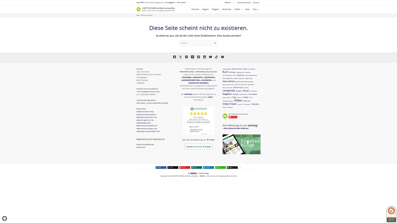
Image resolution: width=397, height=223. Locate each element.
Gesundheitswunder (228, 84)
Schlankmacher (243, 94)
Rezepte (235, 94)
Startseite (195, 9)
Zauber (224, 107)
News (247, 9)
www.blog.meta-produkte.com (148, 131)
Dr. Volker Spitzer (227, 75)
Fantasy (236, 78)
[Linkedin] (204, 57)
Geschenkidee (248, 78)
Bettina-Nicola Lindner (240, 69)
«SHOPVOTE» (197, 77)
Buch (225, 72)
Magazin (205, 9)
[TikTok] (216, 57)
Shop (255, 9)
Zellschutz (230, 107)
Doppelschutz (240, 72)
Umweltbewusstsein (228, 101)
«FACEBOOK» (206, 80)
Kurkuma (246, 87)
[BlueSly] (222, 57)
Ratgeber (215, 9)
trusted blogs (203, 173)
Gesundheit (228, 81)
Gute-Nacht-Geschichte (240, 84)
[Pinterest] (198, 57)
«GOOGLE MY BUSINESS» (198, 83)
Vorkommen (247, 104)
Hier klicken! (181, 2)
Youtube (255, 104)
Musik (246, 90)
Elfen (234, 75)
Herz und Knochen (228, 87)
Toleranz (239, 97)
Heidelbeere (251, 84)
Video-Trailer (230, 104)
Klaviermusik (238, 87)
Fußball (237, 9)
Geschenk (241, 78)
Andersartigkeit (227, 69)
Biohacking (226, 9)
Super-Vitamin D (227, 97)
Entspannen (240, 75)
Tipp (234, 97)
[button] (241, 9)
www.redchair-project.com (146, 128)
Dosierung (247, 72)
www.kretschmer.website (146, 114)
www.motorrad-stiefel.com (146, 126)
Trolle (251, 97)
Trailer (246, 97)
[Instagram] (186, 57)
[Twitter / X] (180, 57)
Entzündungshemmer (251, 75)
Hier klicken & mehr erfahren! (236, 128)
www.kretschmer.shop (145, 111)
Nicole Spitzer (253, 91)
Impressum (256, 2)
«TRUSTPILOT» (209, 77)
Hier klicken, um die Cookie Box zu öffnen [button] (152, 103)
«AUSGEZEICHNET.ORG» (191, 80)
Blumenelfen (251, 69)
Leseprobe (229, 90)
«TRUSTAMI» (186, 77)
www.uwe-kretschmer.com (146, 117)
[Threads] (192, 57)
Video (238, 100)
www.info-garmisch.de (145, 120)
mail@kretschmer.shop (151, 91)
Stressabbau (252, 94)
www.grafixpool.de (143, 123)
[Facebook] (174, 57)
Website (227, 2)
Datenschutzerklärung (243, 2)
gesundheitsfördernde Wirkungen (244, 81)
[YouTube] (210, 57)
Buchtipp (232, 72)
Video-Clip (246, 101)
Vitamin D (240, 104)
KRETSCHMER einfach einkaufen (158, 8)
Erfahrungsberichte (228, 78)
